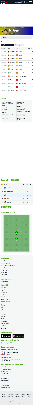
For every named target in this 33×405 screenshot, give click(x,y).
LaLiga (20, 51)
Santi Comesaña (13, 27)
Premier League (5, 301)
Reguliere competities (7, 45)
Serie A (3, 297)
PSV (2, 309)
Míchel (3, 268)
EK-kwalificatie (5, 299)
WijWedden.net (5, 380)
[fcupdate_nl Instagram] (4, 343)
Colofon (23, 396)
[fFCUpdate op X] (7, 343)
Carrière (22, 27)
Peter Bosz (4, 274)
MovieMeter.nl (5, 376)
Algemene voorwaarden (7, 396)
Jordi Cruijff (4, 272)
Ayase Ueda (4, 270)
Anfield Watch (5, 385)
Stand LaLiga (6, 207)
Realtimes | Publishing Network (16, 403)
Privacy (29, 394)
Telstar (3, 316)
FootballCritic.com (6, 369)
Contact (17, 394)
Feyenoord (4, 314)
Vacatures (23, 394)
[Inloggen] (26, 2)
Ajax (2, 307)
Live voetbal (18, 2)
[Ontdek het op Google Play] (18, 336)
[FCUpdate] (4, 2)
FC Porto (3, 326)
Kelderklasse (4, 383)
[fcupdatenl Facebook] (1, 343)
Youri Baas (4, 261)
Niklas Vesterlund (6, 279)
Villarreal (17, 32)
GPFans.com (4, 373)
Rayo (11, 65)
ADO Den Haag (5, 323)
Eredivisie (3, 287)
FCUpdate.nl (4, 371)
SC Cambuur (4, 321)
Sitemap (16, 399)
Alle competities (19, 45)
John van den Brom (6, 277)
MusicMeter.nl (5, 378)
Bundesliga (4, 292)
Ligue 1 (3, 290)
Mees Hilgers (4, 281)
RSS (29, 396)
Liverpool (3, 328)
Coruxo (12, 90)
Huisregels (17, 396)
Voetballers (4, 27)
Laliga (2, 294)
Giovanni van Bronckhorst (8, 265)
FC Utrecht (4, 319)
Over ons (4, 394)
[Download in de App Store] (6, 336)
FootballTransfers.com (7, 367)
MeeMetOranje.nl (5, 387)
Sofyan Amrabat (5, 263)
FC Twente (4, 312)
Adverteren (10, 394)
